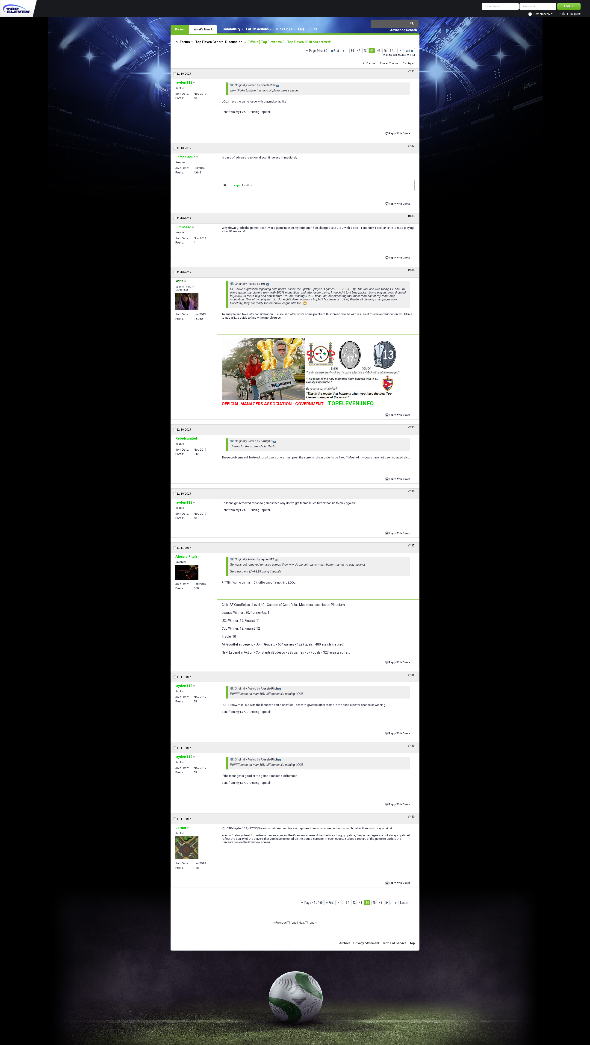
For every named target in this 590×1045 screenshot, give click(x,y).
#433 (411, 216)
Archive (344, 943)
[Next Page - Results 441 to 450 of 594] (400, 50)
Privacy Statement (366, 943)
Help (562, 14)
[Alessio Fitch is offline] (186, 572)
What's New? (203, 29)
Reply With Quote (399, 133)
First (336, 51)
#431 (411, 71)
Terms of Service (394, 943)
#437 (411, 545)
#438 (411, 674)
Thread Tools (388, 63)
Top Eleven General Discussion (218, 42)
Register (575, 14)
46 (385, 51)
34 (352, 51)
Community (231, 29)
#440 (411, 816)
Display (407, 63)
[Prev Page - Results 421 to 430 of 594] (343, 50)
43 (365, 51)
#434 (411, 270)
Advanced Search (403, 30)
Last (407, 51)
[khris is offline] (186, 301)
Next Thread (307, 922)
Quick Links (283, 29)
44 (371, 51)
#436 (411, 491)
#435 (411, 427)
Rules (313, 29)
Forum (180, 29)
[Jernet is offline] (186, 847)
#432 (411, 145)
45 (378, 51)
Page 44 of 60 (318, 51)
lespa (236, 185)
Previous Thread (286, 922)
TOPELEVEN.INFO (351, 403)
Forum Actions (257, 29)
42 (358, 51)
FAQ (301, 29)
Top (412, 943)
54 (391, 51)
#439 (411, 745)
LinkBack (367, 63)
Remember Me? (543, 14)
